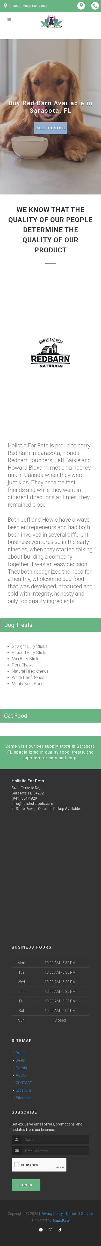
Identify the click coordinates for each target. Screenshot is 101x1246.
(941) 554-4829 (24, 798)
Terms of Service (79, 1214)
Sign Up (26, 1185)
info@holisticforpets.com (32, 803)
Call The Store (50, 128)
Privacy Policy (52, 1214)
